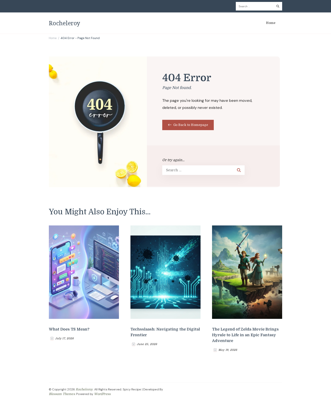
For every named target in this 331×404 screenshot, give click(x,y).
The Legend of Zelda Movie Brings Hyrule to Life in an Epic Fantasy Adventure (245, 335)
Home (270, 23)
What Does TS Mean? (69, 329)
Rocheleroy (64, 23)
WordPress (102, 394)
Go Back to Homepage (190, 125)
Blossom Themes (62, 394)
